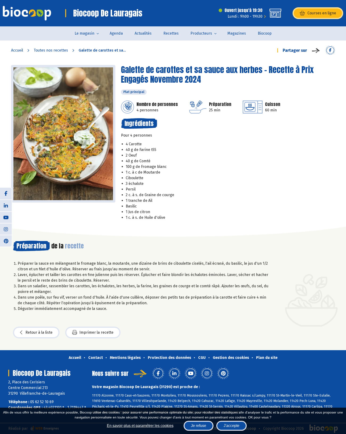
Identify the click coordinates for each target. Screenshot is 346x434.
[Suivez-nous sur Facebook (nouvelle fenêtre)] (6, 193)
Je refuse (198, 426)
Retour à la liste (38, 332)
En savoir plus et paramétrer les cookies (140, 426)
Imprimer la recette (96, 332)
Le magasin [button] (84, 33)
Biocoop (265, 33)
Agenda (116, 33)
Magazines (236, 33)
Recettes (171, 33)
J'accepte (231, 426)
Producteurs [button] (201, 33)
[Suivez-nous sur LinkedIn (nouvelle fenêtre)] (6, 205)
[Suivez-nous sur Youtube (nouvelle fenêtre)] (6, 217)
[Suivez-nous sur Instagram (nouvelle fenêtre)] (6, 229)
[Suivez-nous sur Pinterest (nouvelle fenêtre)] (6, 241)
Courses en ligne (321, 13)
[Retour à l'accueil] (27, 13)
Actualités (143, 33)
